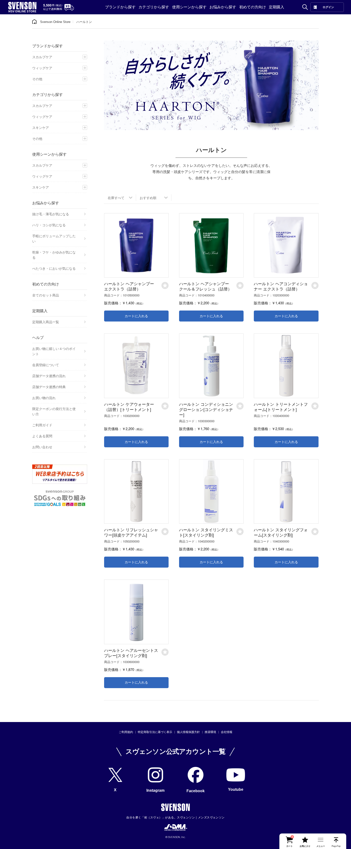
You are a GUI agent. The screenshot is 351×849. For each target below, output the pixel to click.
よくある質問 (42, 436)
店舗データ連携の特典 (49, 387)
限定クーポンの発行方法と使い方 (54, 411)
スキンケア (40, 128)
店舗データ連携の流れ (49, 376)
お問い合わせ (42, 447)
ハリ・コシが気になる (49, 225)
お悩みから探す (222, 7)
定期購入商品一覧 (45, 322)
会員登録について (45, 365)
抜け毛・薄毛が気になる (50, 214)
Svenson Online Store (55, 22)
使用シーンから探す (189, 7)
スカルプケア (42, 57)
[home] (34, 22)
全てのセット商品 (45, 295)
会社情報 (226, 732)
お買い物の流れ (44, 398)
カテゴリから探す (153, 7)
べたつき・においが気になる (54, 268)
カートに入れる (136, 316)
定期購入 (276, 7)
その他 (37, 79)
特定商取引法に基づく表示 (155, 732)
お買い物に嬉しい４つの (54, 351)
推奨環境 (210, 732)
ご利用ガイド (42, 425)
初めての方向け (252, 7)
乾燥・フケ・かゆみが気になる (54, 254)
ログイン (328, 7)
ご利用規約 (126, 732)
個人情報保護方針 (188, 732)
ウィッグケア (42, 68)
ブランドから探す (120, 7)
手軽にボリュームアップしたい (54, 238)
